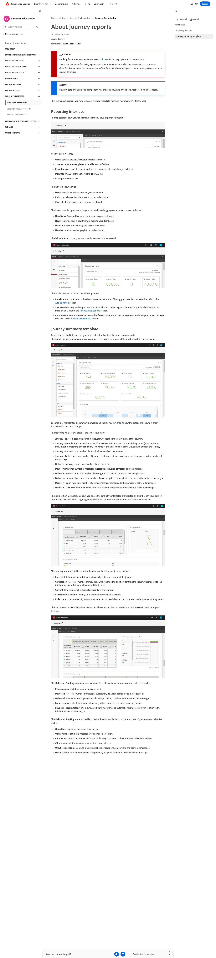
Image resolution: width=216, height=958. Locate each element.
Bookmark (183, 19)
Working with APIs (12, 133)
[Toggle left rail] (40, 11)
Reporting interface (184, 30)
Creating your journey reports (19, 109)
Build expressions (12, 90)
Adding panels (62, 302)
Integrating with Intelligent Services (21, 121)
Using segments (11, 79)
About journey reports (17, 102)
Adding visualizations (90, 310)
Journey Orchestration (80, 17)
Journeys (61, 39)
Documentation (58, 17)
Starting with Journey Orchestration (21, 55)
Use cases (9, 127)
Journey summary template (188, 36)
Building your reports (14, 96)
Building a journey (13, 84)
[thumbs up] (116, 954)
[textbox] (21, 26)
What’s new (10, 49)
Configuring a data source (16, 67)
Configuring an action (14, 73)
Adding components (80, 318)
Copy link (195, 19)
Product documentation (16, 43)
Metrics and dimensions (16, 114)
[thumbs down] (122, 954)
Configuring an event (14, 61)
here (106, 59)
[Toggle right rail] (176, 11)
